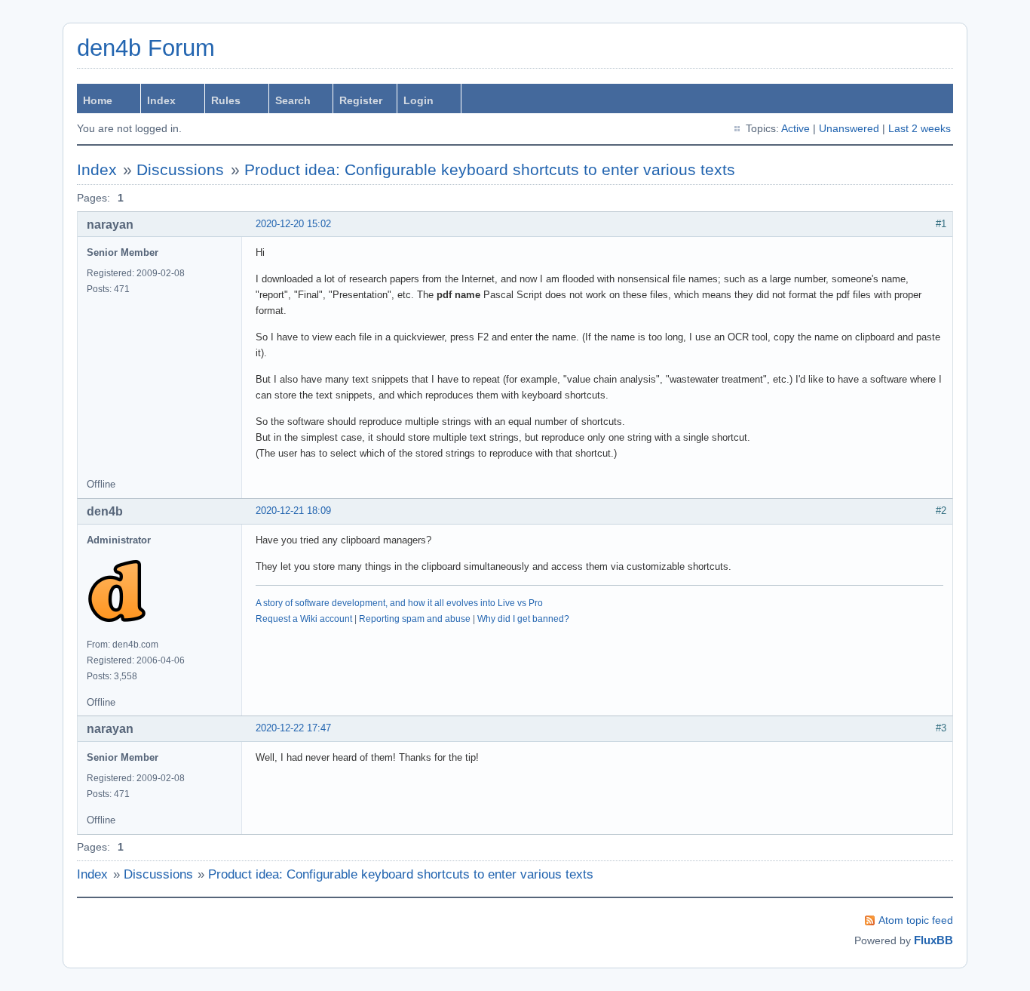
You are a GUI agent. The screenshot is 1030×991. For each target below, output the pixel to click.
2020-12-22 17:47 (293, 728)
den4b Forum (146, 48)
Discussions (180, 169)
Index (161, 100)
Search (293, 100)
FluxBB (933, 940)
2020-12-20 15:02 (293, 223)
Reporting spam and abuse (415, 619)
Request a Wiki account (304, 619)
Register (360, 100)
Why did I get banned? (523, 619)
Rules (226, 100)
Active (795, 128)
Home (97, 100)
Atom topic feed (915, 920)
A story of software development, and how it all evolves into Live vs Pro (399, 603)
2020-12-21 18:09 (293, 510)
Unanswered (849, 128)
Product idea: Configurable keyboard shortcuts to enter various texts (489, 169)
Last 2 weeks (919, 128)
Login (418, 100)
